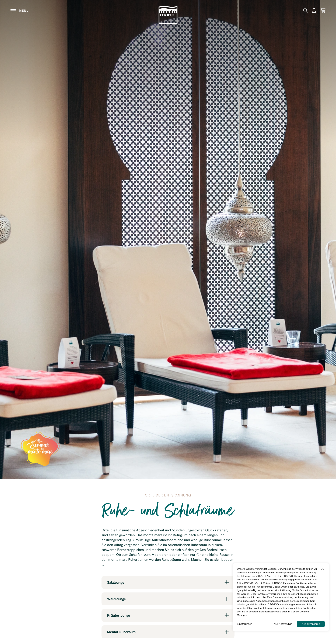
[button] (305, 10)
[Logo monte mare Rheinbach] (168, 15)
